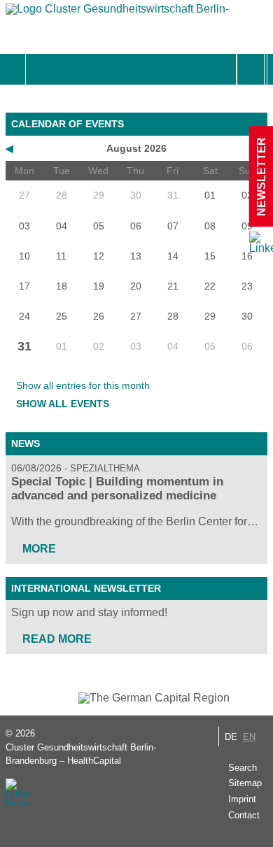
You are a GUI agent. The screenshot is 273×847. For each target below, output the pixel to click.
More (39, 549)
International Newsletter (86, 588)
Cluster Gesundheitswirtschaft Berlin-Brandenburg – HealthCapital (81, 754)
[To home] (118, 12)
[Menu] (41, 69)
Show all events (62, 403)
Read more (57, 639)
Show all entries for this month (83, 385)
